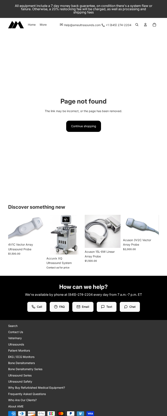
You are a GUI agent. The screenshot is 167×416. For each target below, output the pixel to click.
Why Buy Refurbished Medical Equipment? (36, 387)
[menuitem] (43, 25)
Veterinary (15, 338)
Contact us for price (57, 267)
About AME (15, 406)
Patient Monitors (19, 350)
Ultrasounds (16, 344)
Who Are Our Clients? (22, 400)
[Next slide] (41, 227)
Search (13, 326)
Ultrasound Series (20, 375)
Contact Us (15, 332)
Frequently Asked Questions (27, 394)
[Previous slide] (11, 227)
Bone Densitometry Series (25, 369)
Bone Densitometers (21, 363)
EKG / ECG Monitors (21, 357)
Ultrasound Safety (20, 381)
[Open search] (136, 24)
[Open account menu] (145, 24)
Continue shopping (83, 126)
